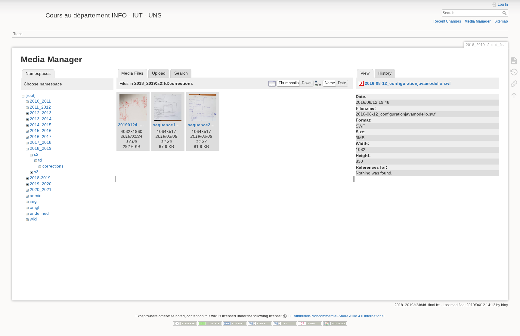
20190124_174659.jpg (140, 124)
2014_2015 (40, 124)
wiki (33, 219)
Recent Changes (447, 21)
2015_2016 (40, 130)
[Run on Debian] (310, 323)
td (40, 160)
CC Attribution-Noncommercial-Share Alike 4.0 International (336, 316)
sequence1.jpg (168, 124)
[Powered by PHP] (235, 323)
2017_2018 (40, 142)
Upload (159, 73)
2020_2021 (40, 189)
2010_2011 (40, 101)
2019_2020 (40, 183)
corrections (52, 166)
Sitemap (501, 21)
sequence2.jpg (203, 124)
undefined (39, 213)
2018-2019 (40, 177)
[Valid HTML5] (260, 323)
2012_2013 (40, 112)
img (33, 201)
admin (36, 195)
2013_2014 (40, 118)
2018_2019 (40, 148)
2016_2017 (40, 136)
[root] (31, 95)
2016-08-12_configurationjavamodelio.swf (408, 83)
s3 (36, 171)
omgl (34, 207)
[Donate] (210, 323)
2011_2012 (40, 107)
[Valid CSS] (285, 323)
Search (505, 13)
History (385, 73)
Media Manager (478, 21)
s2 (36, 154)
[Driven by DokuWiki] (335, 323)
